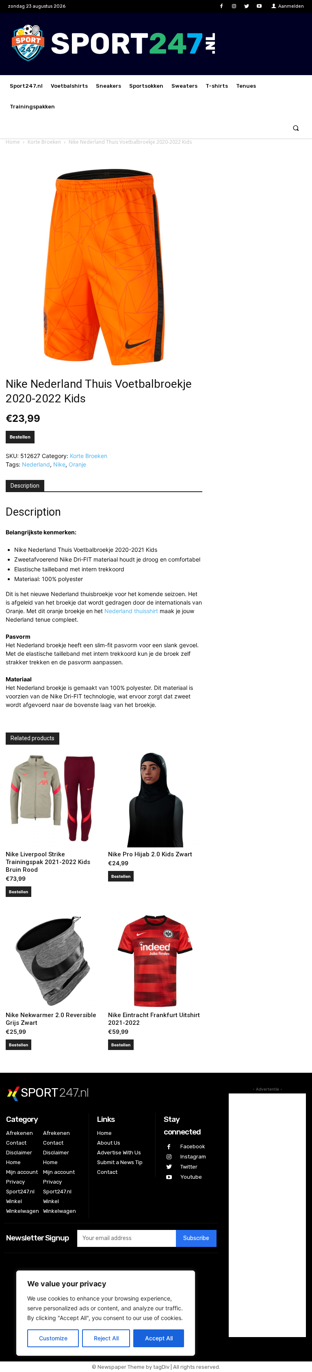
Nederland (36, 464)
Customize (53, 1338)
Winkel (14, 1201)
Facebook (192, 1146)
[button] (296, 127)
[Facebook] (221, 6)
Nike (59, 464)
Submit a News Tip (120, 1162)
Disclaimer (19, 1152)
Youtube (191, 1177)
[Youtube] (259, 6)
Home (13, 141)
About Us (108, 1143)
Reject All (106, 1338)
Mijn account (22, 1172)
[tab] (25, 486)
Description (25, 485)
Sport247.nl (20, 1191)
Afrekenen (19, 1133)
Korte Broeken (44, 141)
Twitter (188, 1167)
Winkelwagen (22, 1211)
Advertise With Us (119, 1152)
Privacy (15, 1182)
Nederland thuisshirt (131, 610)
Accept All (159, 1338)
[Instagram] (234, 6)
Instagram (193, 1157)
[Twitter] (246, 6)
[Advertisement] (267, 1215)
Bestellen (20, 437)
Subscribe (196, 1238)
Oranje (77, 464)
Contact (16, 1143)
